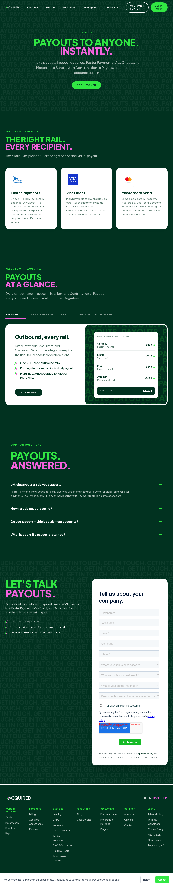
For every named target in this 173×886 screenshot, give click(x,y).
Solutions (32, 7)
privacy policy (146, 753)
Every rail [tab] (13, 314)
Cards (8, 817)
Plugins (104, 829)
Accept (162, 879)
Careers (128, 819)
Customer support (137, 7)
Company (110, 7)
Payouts (10, 833)
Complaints (154, 839)
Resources (69, 7)
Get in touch (159, 7)
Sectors (50, 7)
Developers (89, 7)
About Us (129, 814)
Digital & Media (61, 850)
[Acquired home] (12, 7)
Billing (32, 814)
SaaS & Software (62, 845)
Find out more (28, 392)
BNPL (56, 819)
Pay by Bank (12, 822)
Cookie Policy (156, 829)
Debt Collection (62, 830)
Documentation (109, 814)
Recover (34, 829)
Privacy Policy (155, 814)
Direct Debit (12, 827)
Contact (129, 825)
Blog (79, 814)
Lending (57, 814)
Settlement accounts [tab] (48, 314)
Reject (147, 879)
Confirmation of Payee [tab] (94, 314)
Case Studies (84, 819)
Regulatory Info (156, 845)
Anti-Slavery (155, 834)
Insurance (58, 825)
